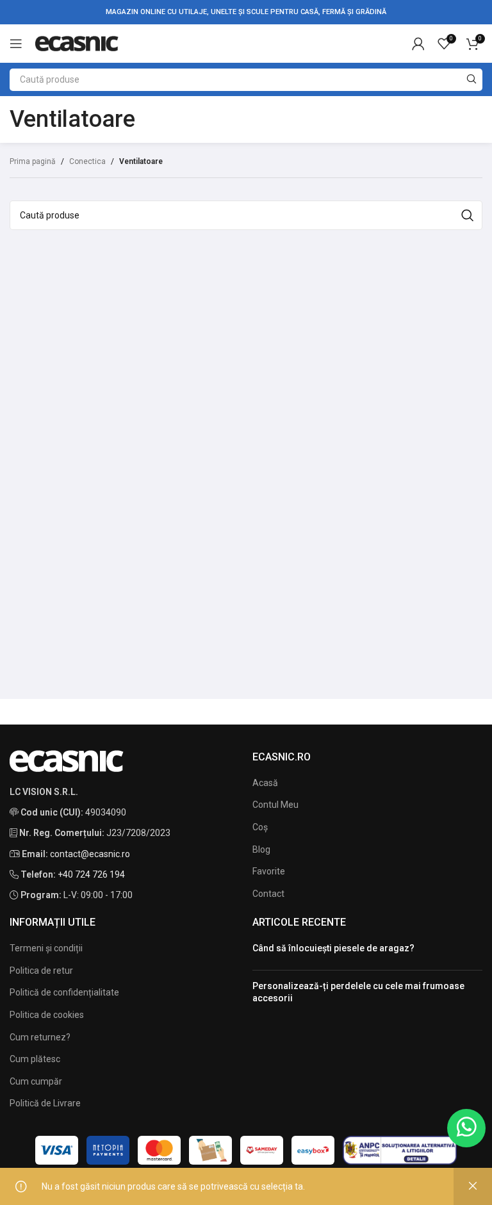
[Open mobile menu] (16, 43)
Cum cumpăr (36, 1081)
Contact (268, 894)
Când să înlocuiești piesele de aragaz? (333, 948)
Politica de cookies (47, 1015)
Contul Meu (275, 804)
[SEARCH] (471, 80)
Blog (261, 849)
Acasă (265, 783)
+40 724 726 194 (91, 874)
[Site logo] (77, 43)
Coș (260, 827)
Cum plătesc (35, 1059)
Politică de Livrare (45, 1103)
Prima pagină (33, 161)
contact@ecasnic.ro (90, 854)
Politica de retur (41, 970)
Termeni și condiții (46, 948)
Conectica (87, 161)
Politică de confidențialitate (64, 992)
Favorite (268, 871)
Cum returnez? (40, 1037)
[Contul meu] (418, 43)
